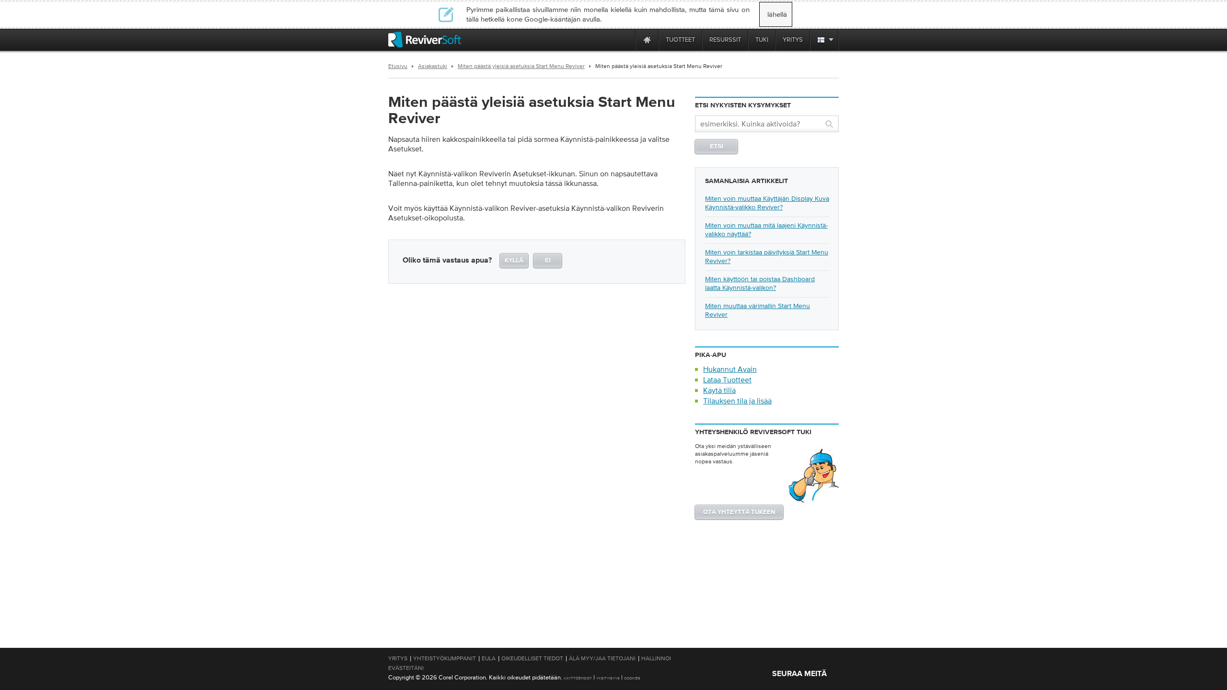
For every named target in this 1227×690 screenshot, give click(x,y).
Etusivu (397, 66)
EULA (489, 658)
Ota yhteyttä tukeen (739, 512)
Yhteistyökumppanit (444, 658)
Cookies (632, 678)
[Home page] (647, 39)
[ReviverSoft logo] (424, 39)
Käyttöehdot (578, 678)
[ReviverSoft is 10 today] (626, 39)
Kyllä (514, 261)
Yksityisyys (608, 678)
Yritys (397, 658)
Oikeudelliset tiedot (532, 658)
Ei (548, 261)
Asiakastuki (432, 66)
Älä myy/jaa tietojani (602, 658)
